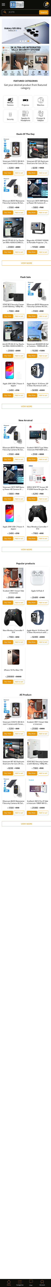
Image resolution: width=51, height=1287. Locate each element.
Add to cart (19, 173)
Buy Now (7, 173)
